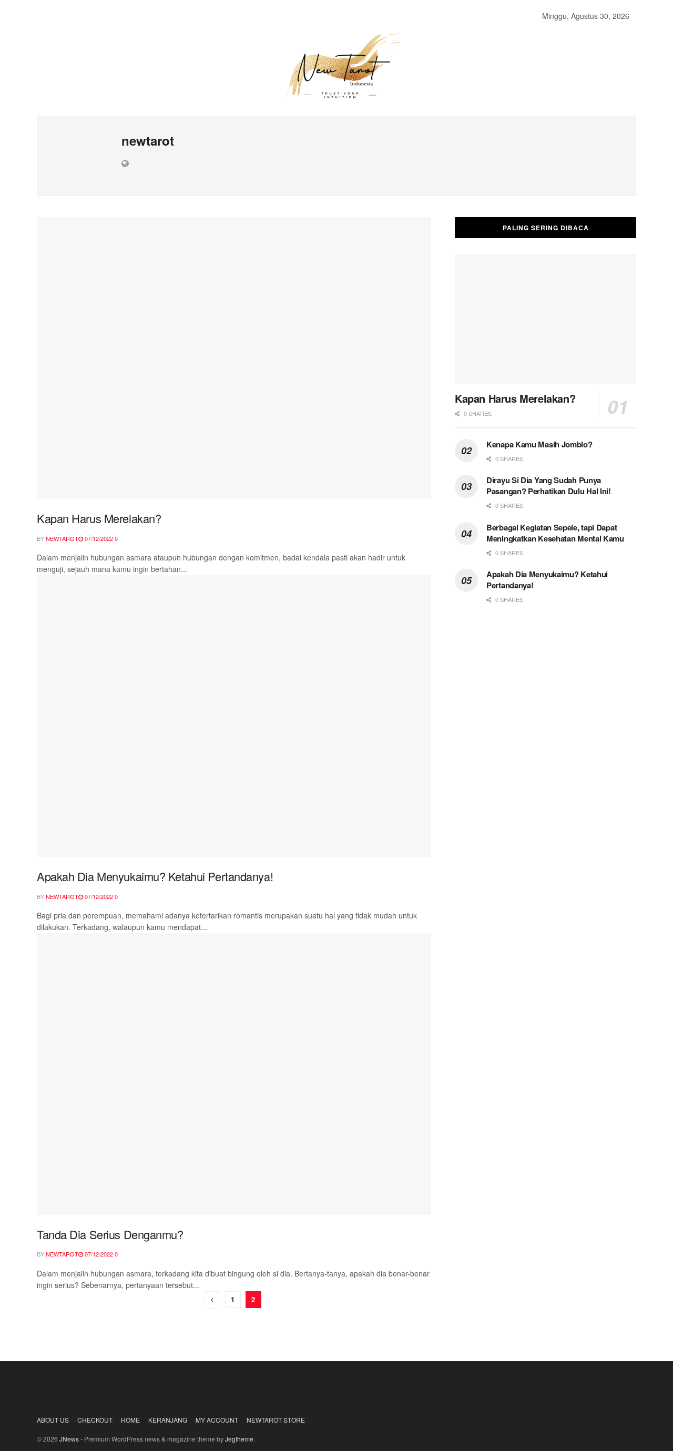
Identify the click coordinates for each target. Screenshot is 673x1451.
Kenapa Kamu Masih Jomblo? (539, 444)
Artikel (202, 16)
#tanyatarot (314, 16)
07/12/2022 (98, 538)
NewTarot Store (131, 16)
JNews (69, 1438)
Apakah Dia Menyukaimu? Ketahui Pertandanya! (155, 876)
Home (130, 1419)
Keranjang (167, 1419)
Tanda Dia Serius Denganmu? (110, 1234)
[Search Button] (632, 16)
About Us (253, 16)
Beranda (63, 16)
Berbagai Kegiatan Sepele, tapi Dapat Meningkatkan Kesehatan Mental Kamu (555, 533)
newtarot (62, 538)
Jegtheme (239, 1438)
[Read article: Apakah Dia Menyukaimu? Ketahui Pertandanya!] (234, 716)
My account (217, 1419)
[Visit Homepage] (337, 66)
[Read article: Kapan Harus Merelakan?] (234, 358)
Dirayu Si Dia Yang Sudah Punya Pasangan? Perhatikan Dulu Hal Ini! (548, 485)
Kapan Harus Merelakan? (99, 518)
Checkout (95, 1419)
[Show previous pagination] (212, 1300)
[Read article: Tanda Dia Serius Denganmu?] (234, 1074)
